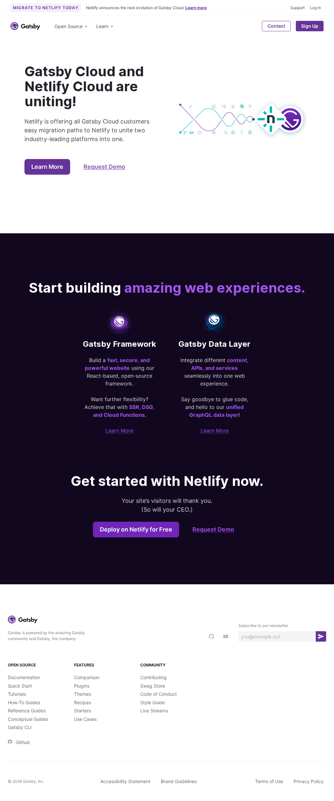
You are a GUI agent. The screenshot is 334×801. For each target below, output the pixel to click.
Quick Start (20, 686)
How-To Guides (24, 702)
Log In (315, 7)
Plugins (81, 686)
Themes (82, 694)
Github (23, 742)
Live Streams (154, 710)
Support (297, 7)
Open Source (68, 26)
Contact (276, 26)
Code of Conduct (158, 694)
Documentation (24, 677)
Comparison (86, 677)
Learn (102, 26)
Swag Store (152, 686)
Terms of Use (269, 781)
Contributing (153, 677)
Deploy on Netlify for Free (136, 529)
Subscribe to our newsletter (263, 625)
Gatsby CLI (20, 727)
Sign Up (309, 26)
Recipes (82, 702)
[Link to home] (25, 26)
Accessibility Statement (125, 781)
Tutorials (17, 694)
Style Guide (152, 702)
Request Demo (104, 166)
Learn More (47, 166)
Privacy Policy (309, 781)
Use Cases (85, 719)
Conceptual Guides (28, 719)
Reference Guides (27, 710)
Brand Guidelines (179, 781)
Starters (82, 710)
